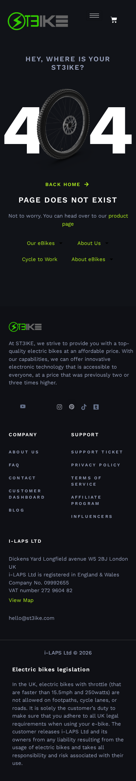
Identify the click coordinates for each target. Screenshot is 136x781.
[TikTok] (83, 404)
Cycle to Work (40, 259)
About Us (89, 243)
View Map (21, 600)
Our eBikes (41, 243)
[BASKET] (114, 19)
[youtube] (22, 404)
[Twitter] (35, 404)
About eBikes (88, 259)
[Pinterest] (71, 404)
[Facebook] (10, 404)
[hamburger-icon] (94, 16)
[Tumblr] (96, 404)
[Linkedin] (47, 404)
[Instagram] (59, 404)
